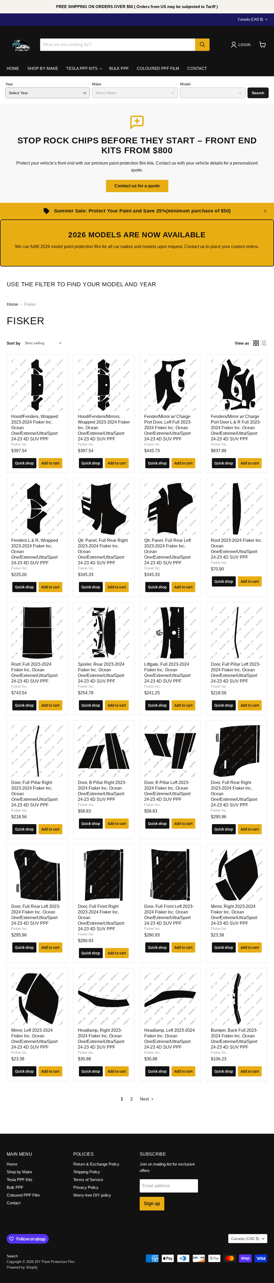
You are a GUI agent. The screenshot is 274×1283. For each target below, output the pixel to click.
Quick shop (24, 463)
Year (9, 84)
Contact (197, 68)
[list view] (263, 343)
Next (145, 1099)
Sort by (13, 343)
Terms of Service (88, 1179)
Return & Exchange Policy (96, 1164)
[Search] (202, 45)
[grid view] (256, 343)
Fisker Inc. (19, 444)
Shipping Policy (86, 1172)
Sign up (152, 1203)
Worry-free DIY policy (92, 1195)
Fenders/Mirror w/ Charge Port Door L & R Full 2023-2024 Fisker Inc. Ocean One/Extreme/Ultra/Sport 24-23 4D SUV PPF (236, 427)
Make (96, 84)
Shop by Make (42, 68)
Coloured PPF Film (158, 68)
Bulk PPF (119, 68)
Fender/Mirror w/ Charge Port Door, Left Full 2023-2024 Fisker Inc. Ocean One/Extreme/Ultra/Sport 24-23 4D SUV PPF (168, 427)
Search (258, 93)
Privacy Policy (85, 1187)
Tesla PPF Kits (82, 68)
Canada (250, 19)
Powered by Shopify (22, 1267)
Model (185, 84)
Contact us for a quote (137, 186)
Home (13, 68)
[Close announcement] (265, 211)
